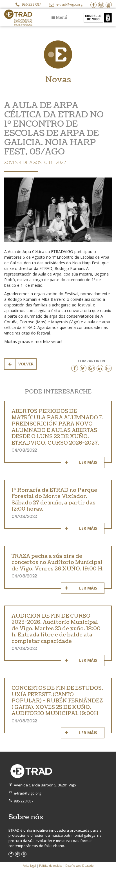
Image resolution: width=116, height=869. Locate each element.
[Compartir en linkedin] (100, 368)
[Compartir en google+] (91, 368)
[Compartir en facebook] (74, 368)
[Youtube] (109, 5)
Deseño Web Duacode (79, 866)
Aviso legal (29, 866)
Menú (61, 17)
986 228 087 (31, 4)
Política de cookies (50, 866)
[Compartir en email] (108, 368)
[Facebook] (93, 5)
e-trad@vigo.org (68, 4)
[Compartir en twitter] (83, 368)
